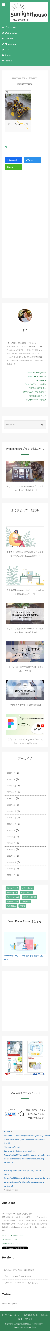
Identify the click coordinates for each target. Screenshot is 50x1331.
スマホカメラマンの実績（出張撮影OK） (19, 1270)
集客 (23, 906)
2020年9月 (11, 869)
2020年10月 (11, 862)
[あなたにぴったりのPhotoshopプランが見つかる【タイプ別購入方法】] (25, 471)
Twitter (42, 380)
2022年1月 (11, 805)
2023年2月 (11, 779)
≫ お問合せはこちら (10, 1239)
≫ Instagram (7, 1243)
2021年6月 (11, 850)
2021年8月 (11, 837)
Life (6, 50)
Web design (11, 33)
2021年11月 (11, 818)
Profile (8, 61)
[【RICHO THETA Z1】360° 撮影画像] (25, 690)
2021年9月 (11, 830)
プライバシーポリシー (12, 1315)
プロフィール (10, 27)
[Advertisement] (25, 206)
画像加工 (12, 906)
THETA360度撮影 (37, 388)
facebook (13, 160)
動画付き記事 (30, 897)
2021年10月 (11, 824)
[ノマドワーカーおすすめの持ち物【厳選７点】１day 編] (25, 651)
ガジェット (27, 892)
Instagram (40, 372)
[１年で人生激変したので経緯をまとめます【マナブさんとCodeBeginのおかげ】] (25, 536)
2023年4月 (11, 773)
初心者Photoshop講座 (35, 400)
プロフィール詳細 (37, 384)
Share (7, 55)
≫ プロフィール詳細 (10, 1236)
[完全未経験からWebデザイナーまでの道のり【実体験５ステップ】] (25, 575)
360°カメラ (13, 888)
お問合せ (26, 1319)
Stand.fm (40, 376)
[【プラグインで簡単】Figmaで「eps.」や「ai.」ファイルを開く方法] (25, 724)
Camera (8, 38)
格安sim (26, 901)
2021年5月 (11, 856)
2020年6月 (11, 875)
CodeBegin (28, 888)
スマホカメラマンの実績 (34, 392)
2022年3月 (11, 799)
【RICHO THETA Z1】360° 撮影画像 (25, 705)
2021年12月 (11, 811)
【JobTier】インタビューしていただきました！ (22, 1283)
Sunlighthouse (19, 1324)
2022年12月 (11, 786)
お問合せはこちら (37, 396)
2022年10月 (11, 792)
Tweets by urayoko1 (9, 1304)
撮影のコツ (13, 901)
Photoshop (10, 44)
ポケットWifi (13, 897)
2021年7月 (11, 843)
